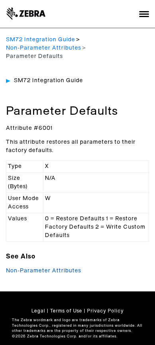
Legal (38, 310)
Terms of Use (66, 310)
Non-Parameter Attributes (43, 48)
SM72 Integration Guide (40, 39)
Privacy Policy (105, 310)
